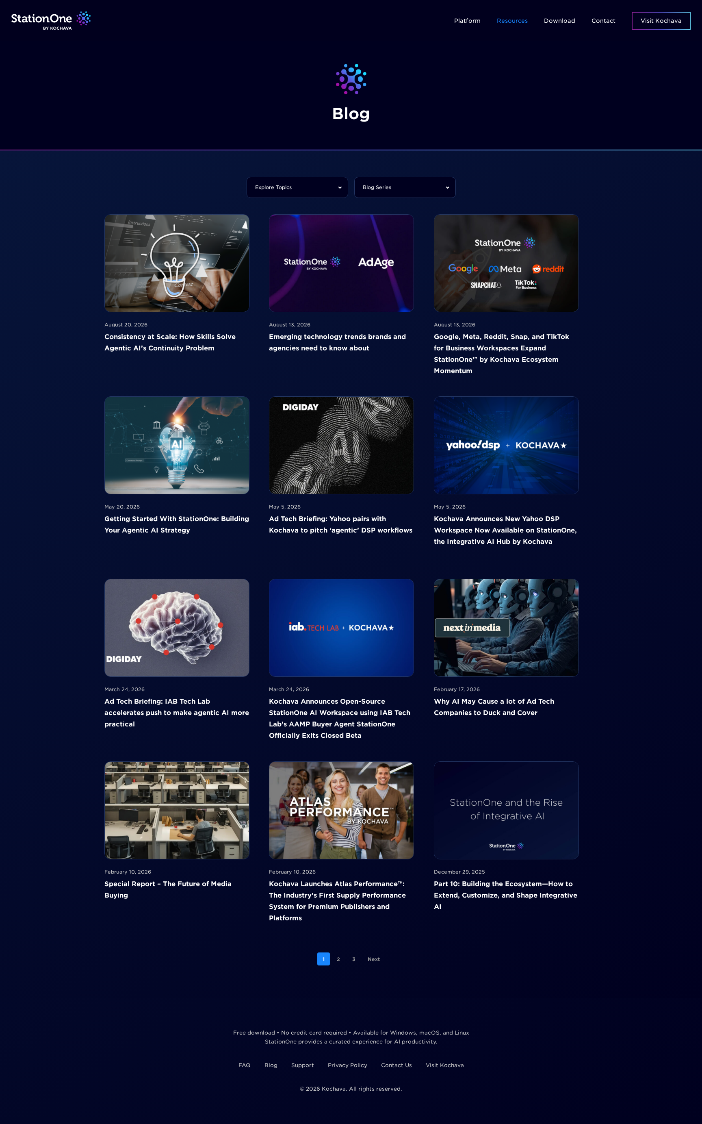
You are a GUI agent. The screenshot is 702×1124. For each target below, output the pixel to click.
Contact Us (396, 1065)
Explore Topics (273, 187)
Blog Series (377, 187)
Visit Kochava (445, 1065)
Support (302, 1065)
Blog (270, 1065)
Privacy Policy (347, 1065)
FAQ (244, 1065)
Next (374, 959)
